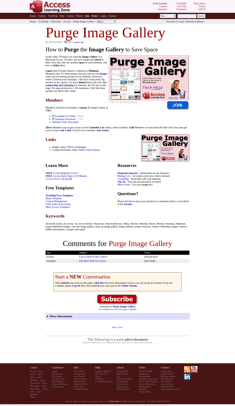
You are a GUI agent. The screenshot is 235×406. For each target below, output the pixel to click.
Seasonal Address (194, 21)
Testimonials (122, 374)
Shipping (143, 389)
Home (33, 16)
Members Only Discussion (65, 122)
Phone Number (167, 379)
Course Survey (167, 384)
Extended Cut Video (65, 116)
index (40, 371)
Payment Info (144, 386)
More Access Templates (58, 207)
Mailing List (124, 176)
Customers (58, 367)
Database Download (65, 119)
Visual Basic (35, 389)
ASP (32, 391)
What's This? (117, 327)
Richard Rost (122, 381)
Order (142, 367)
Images (103, 73)
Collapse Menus (81, 389)
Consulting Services (104, 381)
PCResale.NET (123, 389)
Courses (42, 16)
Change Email (58, 386)
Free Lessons (122, 384)
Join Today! (102, 130)
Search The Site (80, 384)
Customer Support (103, 371)
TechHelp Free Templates (59, 195)
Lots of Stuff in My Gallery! (93, 256)
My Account (57, 374)
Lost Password (58, 379)
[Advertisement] (117, 353)
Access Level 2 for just (59, 178)
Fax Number (166, 381)
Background (122, 371)
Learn (33, 367)
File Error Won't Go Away (92, 261)
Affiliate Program (124, 379)
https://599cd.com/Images (73, 147)
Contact (70, 16)
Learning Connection (148, 379)
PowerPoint (35, 383)
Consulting (123, 178)
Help (62, 16)
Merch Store (124, 184)
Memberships (58, 381)
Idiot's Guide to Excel (148, 381)
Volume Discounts (147, 384)
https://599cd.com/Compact (86, 150)
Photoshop (34, 386)
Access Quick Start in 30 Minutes (66, 176)
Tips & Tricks (80, 381)
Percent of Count (175, 21)
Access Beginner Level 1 (62, 173)
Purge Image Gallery (83, 21)
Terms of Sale (144, 391)
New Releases (80, 374)
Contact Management (56, 201)
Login (54, 371)
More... (33, 397)
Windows (34, 380)
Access (66, 21)
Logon (103, 16)
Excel (32, 374)
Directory (56, 21)
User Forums (79, 376)
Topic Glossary (80, 379)
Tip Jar (122, 181)
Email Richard (167, 386)
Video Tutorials (145, 371)
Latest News (79, 371)
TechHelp (53, 16)
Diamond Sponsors (128, 173)
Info (76, 367)
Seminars (34, 394)
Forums (112, 16)
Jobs (119, 376)
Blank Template (54, 198)
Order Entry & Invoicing (58, 204)
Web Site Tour (101, 374)
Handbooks (144, 374)
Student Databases (60, 384)
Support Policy (167, 374)
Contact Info (166, 371)
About (120, 367)
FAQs (97, 376)
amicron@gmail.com (170, 389)
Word (32, 377)
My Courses (57, 376)
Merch (79, 16)
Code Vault (65, 130)
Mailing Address (168, 376)
